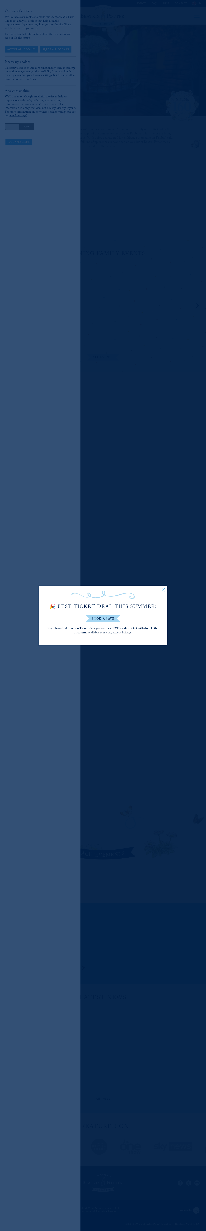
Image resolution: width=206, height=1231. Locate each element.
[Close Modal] (163, 589)
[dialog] (103, 616)
